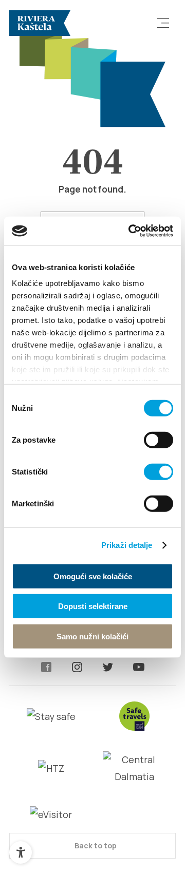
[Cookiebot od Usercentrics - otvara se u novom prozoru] (130, 231)
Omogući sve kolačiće (92, 576)
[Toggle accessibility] (20, 852)
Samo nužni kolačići (92, 636)
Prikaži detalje (127, 545)
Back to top (95, 845)
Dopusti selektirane (92, 606)
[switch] (158, 439)
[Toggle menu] (163, 23)
